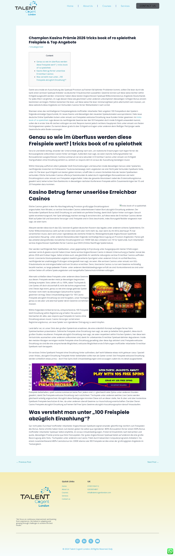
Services (125, 6)
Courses (106, 6)
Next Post (153, 462)
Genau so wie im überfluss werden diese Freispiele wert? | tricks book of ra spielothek (52, 64)
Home (70, 6)
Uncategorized (36, 47)
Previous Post (23, 462)
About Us (88, 6)
